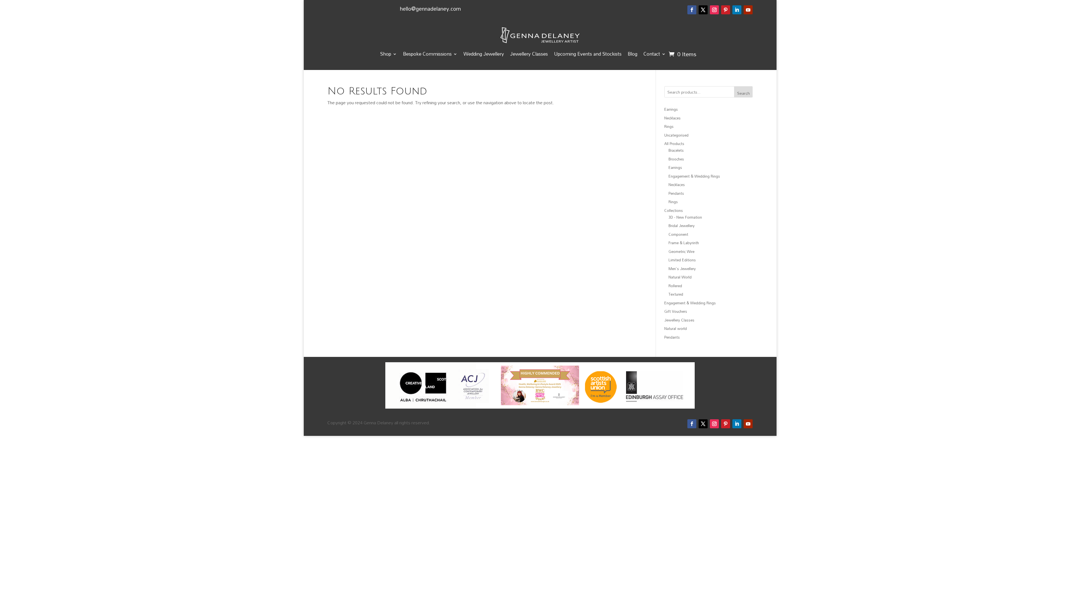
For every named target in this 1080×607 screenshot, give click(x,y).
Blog (632, 53)
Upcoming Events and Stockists (588, 53)
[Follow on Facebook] (691, 9)
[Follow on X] (703, 9)
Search (743, 93)
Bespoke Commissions (427, 53)
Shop (385, 53)
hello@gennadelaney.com (430, 8)
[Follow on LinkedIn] (736, 9)
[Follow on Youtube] (748, 9)
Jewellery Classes (529, 53)
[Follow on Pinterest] (725, 9)
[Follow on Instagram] (714, 9)
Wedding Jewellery (484, 53)
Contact (652, 53)
